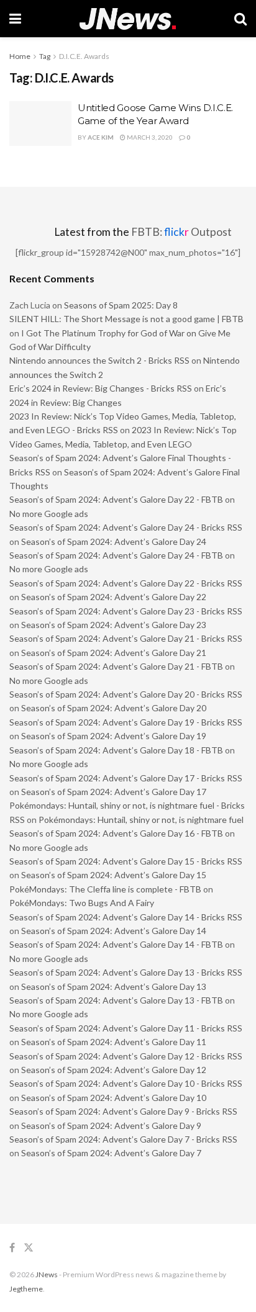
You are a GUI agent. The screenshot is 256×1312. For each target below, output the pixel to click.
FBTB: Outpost (181, 231)
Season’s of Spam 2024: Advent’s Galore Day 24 (113, 541)
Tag (44, 56)
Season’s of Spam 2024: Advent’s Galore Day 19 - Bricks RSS (125, 722)
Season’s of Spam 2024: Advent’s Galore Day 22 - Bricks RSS (125, 583)
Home (19, 56)
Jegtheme (26, 1288)
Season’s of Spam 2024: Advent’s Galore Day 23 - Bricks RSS (125, 611)
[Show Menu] (15, 18)
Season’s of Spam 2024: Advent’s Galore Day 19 (113, 735)
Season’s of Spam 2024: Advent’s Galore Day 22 (113, 596)
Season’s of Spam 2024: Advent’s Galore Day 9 (111, 1125)
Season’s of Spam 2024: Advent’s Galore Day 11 (113, 1041)
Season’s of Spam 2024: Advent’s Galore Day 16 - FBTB (116, 833)
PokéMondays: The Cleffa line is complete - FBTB (105, 889)
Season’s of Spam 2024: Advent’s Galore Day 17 (113, 791)
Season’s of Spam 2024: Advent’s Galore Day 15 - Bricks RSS (125, 861)
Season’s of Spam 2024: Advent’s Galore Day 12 (113, 1069)
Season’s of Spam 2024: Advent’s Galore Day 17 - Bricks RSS (125, 778)
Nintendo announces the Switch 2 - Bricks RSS (99, 360)
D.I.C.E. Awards (84, 56)
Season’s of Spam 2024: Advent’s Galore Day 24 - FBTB (116, 555)
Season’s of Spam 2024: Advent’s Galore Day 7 (111, 1153)
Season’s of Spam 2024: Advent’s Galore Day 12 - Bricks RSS (125, 1056)
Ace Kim (101, 137)
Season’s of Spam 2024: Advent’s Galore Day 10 (113, 1097)
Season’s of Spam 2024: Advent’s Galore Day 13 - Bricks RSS (125, 972)
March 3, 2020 (149, 137)
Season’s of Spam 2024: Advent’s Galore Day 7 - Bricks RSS (123, 1139)
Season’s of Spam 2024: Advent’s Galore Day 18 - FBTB (116, 750)
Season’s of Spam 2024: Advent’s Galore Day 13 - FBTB (116, 1000)
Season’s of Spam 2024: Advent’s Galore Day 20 (113, 708)
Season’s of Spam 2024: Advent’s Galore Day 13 (113, 986)
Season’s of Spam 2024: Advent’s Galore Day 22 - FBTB (116, 499)
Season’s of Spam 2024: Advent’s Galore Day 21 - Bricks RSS (125, 638)
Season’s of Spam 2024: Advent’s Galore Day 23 (113, 624)
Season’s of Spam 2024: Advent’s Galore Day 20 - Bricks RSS (125, 694)
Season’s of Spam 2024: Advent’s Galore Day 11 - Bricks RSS (125, 1028)
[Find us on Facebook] (12, 1248)
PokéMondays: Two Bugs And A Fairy (81, 902)
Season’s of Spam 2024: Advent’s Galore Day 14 (113, 930)
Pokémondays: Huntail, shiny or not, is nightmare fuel (141, 819)
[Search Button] (240, 18)
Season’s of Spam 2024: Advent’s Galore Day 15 (113, 874)
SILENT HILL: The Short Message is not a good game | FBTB (126, 318)
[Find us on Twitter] (29, 1248)
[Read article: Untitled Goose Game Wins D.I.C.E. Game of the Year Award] (40, 123)
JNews (46, 1274)
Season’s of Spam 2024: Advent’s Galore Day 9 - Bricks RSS (123, 1111)
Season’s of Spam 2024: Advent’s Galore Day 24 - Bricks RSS (125, 527)
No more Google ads (48, 513)
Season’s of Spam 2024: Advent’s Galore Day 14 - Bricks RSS (125, 917)
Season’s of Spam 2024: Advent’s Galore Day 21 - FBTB (116, 666)
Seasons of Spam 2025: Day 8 (121, 305)
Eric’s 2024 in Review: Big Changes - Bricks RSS (100, 388)
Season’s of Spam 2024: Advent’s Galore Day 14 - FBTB (116, 944)
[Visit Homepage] (128, 19)
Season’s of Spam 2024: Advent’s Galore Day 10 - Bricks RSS (125, 1083)
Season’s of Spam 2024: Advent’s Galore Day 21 (113, 652)
